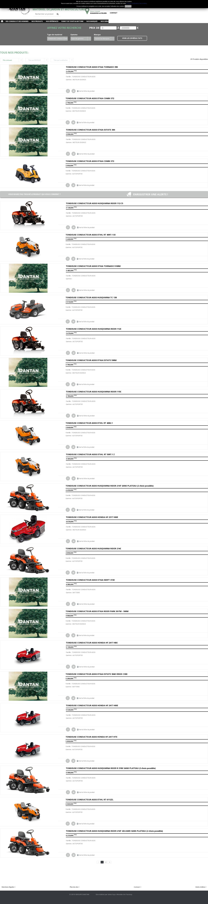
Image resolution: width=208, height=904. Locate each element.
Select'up (111, 894)
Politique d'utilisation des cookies (136, 3)
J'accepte (128, 6)
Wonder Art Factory (124, 894)
